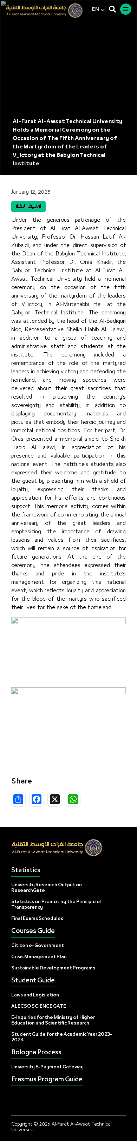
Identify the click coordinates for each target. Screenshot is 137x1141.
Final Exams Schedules (37, 919)
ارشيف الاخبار (28, 206)
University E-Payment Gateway (47, 1067)
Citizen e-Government (37, 946)
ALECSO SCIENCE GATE (38, 1006)
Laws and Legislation (35, 995)
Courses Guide (33, 931)
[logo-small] (49, 10)
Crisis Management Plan (39, 957)
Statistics (25, 871)
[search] (112, 9)
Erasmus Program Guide (47, 1080)
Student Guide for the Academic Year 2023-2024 (61, 1037)
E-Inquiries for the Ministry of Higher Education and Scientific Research (53, 1020)
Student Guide (33, 981)
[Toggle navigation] (125, 9)
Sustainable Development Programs (53, 968)
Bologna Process (36, 1053)
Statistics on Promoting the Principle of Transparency (56, 904)
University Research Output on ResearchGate (46, 888)
